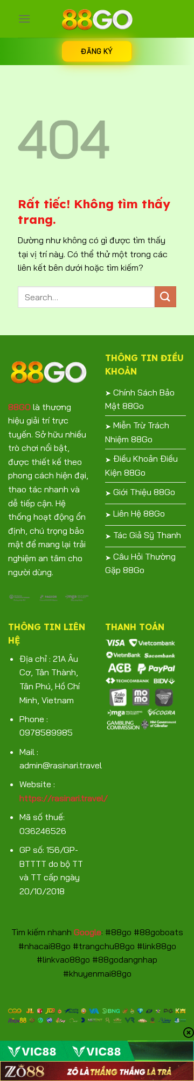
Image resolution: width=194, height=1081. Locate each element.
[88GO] (97, 19)
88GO (19, 406)
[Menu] (24, 18)
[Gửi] (165, 296)
